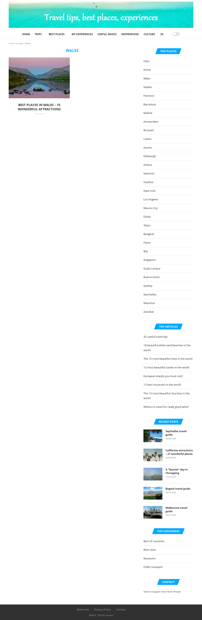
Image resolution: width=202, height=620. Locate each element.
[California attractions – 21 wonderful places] (152, 455)
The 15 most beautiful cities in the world (167, 358)
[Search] (169, 34)
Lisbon (147, 139)
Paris (146, 61)
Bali (145, 251)
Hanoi (147, 242)
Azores (147, 147)
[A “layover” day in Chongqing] (152, 474)
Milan (146, 78)
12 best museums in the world (162, 384)
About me (83, 609)
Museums (149, 558)
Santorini (148, 173)
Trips (38, 34)
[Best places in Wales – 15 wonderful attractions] (39, 77)
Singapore (149, 260)
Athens (147, 165)
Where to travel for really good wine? (166, 407)
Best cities (149, 549)
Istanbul (148, 182)
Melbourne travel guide (176, 509)
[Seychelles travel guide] (152, 435)
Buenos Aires (151, 277)
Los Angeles (150, 199)
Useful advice (107, 34)
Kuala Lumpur (151, 268)
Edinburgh (149, 156)
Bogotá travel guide (178, 488)
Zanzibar (148, 311)
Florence (148, 95)
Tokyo (147, 225)
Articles (120, 609)
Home (26, 34)
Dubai (147, 216)
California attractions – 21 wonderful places (179, 452)
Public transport (153, 567)
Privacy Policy (102, 609)
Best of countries (153, 541)
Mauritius (149, 303)
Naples (147, 87)
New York (149, 191)
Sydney (147, 286)
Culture (149, 34)
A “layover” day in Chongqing (177, 471)
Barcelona (149, 104)
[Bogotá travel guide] (152, 493)
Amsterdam (150, 121)
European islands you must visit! (163, 376)
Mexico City (150, 208)
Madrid (147, 113)
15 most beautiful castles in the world (166, 367)
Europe (19, 43)
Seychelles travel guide (176, 432)
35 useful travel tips (155, 336)
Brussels (148, 130)
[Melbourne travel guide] (152, 512)
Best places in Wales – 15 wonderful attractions (39, 107)
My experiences (82, 34)
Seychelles (149, 294)
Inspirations (130, 34)
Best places (57, 34)
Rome (147, 70)
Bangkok (148, 234)
